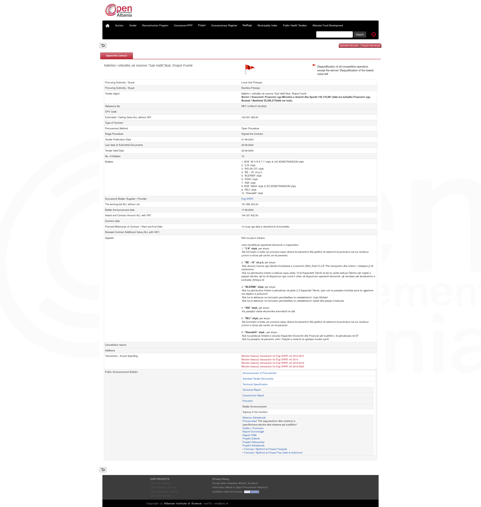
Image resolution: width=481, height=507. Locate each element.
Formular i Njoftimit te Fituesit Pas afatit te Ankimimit (273, 452)
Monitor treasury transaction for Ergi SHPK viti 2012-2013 (272, 356)
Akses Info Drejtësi (160, 495)
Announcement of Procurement (259, 373)
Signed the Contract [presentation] (116, 55)
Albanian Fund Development (327, 25)
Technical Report (252, 389)
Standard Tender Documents (258, 378)
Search (360, 34)
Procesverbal (250, 421)
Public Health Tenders (295, 25)
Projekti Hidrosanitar (254, 442)
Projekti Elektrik (251, 438)
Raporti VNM (249, 435)
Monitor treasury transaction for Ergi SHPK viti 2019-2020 (272, 366)
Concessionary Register (224, 25)
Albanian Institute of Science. (184, 503)
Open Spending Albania (163, 487)
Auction (119, 25)
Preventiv (248, 401)
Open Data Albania (160, 483)
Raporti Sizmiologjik (253, 431)
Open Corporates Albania (164, 491)
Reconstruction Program (155, 25)
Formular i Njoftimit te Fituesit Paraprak (265, 449)
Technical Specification (255, 384)
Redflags (247, 25)
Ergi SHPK (247, 198)
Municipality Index (267, 25)
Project (202, 25)
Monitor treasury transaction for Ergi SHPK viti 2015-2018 (272, 363)
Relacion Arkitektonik (254, 417)
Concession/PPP (183, 25)
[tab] (116, 55)
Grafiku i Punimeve (253, 428)
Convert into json (349, 45)
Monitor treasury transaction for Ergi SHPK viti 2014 (269, 359)
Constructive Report (253, 395)
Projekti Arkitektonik (254, 445)
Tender (132, 25)
